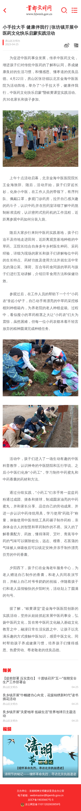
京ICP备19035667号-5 (40, 799)
